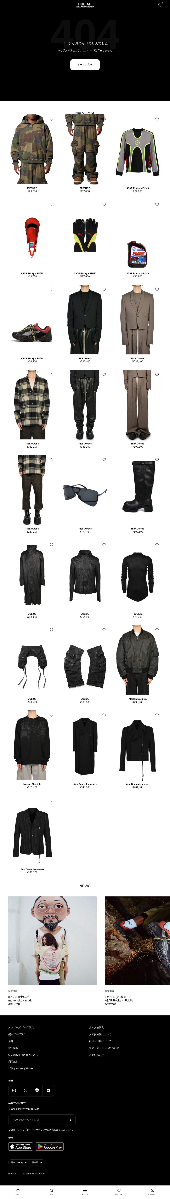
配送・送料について (100, 1041)
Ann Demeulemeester (85, 784)
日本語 (35, 1162)
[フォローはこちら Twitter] (25, 1090)
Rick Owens (85, 358)
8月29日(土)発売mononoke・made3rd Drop (20, 1000)
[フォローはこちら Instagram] (14, 1090)
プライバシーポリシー (20, 1068)
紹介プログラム (17, 1034)
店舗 (10, 1041)
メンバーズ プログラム (21, 1027)
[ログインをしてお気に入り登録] (51, 119)
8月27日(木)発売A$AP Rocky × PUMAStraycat (119, 1000)
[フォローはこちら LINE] (36, 1090)
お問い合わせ (96, 1055)
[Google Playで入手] (50, 1146)
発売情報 (12, 991)
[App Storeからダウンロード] (20, 1146)
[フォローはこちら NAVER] (48, 1090)
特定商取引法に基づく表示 (23, 1055)
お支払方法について (100, 1034)
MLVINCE (32, 188)
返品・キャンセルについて (104, 1048)
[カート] (159, 5)
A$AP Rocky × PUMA (137, 188)
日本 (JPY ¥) (17, 1162)
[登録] (70, 1119)
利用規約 (13, 1061)
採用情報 (13, 1048)
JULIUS (32, 614)
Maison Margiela (138, 699)
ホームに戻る (85, 64)
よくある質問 (96, 1027)
